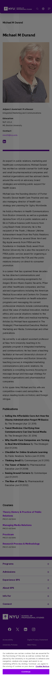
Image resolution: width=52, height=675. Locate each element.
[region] (26, 662)
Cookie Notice (42, 666)
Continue (25, 672)
